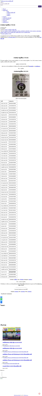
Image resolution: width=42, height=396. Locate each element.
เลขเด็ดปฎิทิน (25, 390)
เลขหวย (28, 386)
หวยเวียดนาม (37, 66)
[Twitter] (21, 301)
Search (1, 4)
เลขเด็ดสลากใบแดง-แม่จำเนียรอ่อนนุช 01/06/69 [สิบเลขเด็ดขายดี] (17, 354)
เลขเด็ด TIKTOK (13, 393)
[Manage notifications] (39, 393)
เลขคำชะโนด (17, 389)
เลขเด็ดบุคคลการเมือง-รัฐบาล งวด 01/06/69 (12, 348)
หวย (20, 386)
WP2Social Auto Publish (17, 395)
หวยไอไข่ (16, 390)
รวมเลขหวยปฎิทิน (24, 389)
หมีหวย (15, 279)
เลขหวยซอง (32, 386)
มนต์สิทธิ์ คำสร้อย (11, 389)
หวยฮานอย (38, 390)
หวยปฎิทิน (19, 393)
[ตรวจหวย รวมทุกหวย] (0, 378)
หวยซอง (2, 386)
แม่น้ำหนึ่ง (30, 390)
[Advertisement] (21, 47)
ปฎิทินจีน (8, 393)
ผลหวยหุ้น (31, 66)
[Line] (21, 299)
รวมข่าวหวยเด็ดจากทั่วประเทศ (8, 390)
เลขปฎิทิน (20, 390)
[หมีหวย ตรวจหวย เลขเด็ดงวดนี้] (6, 1)
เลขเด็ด (36, 386)
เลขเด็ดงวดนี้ (6, 386)
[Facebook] (21, 297)
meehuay (30, 279)
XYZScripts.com (26, 395)
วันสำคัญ (33, 390)
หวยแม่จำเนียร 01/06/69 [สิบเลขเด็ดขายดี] (12, 366)
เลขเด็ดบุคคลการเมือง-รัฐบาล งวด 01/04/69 (12, 342)
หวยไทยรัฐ (11, 386)
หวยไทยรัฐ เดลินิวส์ (12, 37)
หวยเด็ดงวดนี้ (24, 386)
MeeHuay (22, 279)
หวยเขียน (29, 389)
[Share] (21, 302)
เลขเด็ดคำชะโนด (35, 389)
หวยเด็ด (18, 386)
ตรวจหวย (16, 291)
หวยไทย (14, 386)
